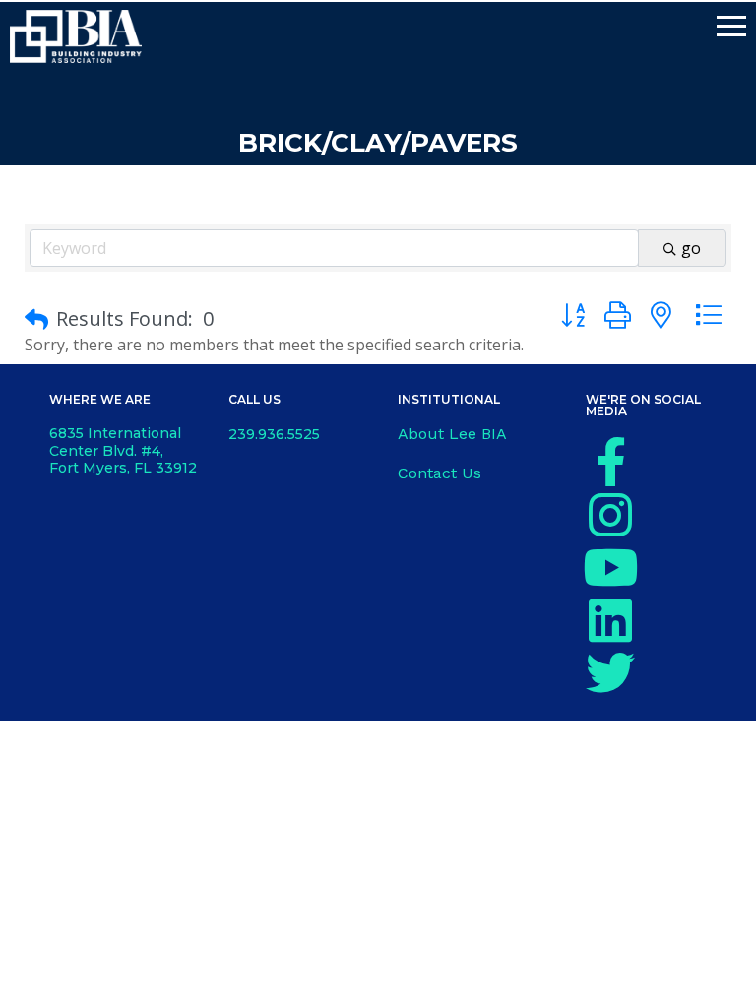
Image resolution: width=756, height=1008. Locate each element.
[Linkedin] (610, 620)
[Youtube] (610, 567)
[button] (36, 319)
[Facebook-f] (610, 461)
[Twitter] (610, 672)
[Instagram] (610, 514)
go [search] (691, 248)
